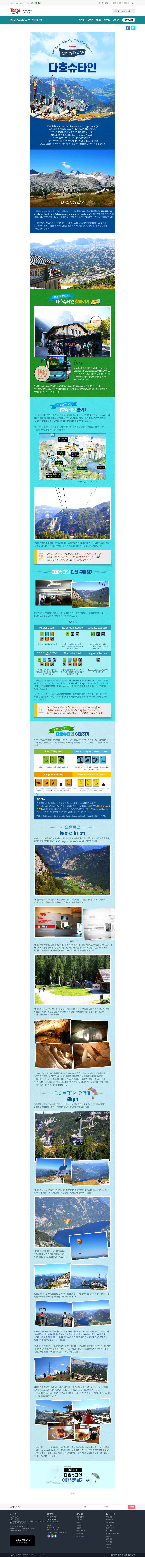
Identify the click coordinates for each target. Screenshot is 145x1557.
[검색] (133, 3)
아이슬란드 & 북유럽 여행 (112, 1533)
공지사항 (101, 3)
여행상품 (82, 20)
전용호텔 (98, 20)
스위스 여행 (109, 1531)
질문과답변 (116, 20)
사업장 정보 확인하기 (115, 1555)
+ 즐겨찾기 (13, 3)
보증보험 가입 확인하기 (128, 1555)
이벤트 (106, 3)
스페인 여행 (109, 1517)
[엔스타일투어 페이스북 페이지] (39, 3)
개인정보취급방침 (81, 1536)
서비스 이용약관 (80, 1531)
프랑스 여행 (109, 1525)
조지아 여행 (109, 1539)
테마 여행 (108, 1547)
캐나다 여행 (109, 1542)
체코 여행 (108, 1536)
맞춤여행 (90, 20)
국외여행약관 (79, 1533)
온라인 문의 (79, 1519)
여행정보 (107, 20)
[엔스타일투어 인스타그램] (32, 3)
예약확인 (27, 3)
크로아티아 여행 (110, 1522)
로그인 (17, 3)
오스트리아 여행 (110, 1528)
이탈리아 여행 (109, 1519)
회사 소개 (78, 1528)
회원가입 (22, 3)
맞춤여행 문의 (79, 1517)
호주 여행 (108, 1544)
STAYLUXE (129, 20)
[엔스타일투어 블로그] (35, 3)
